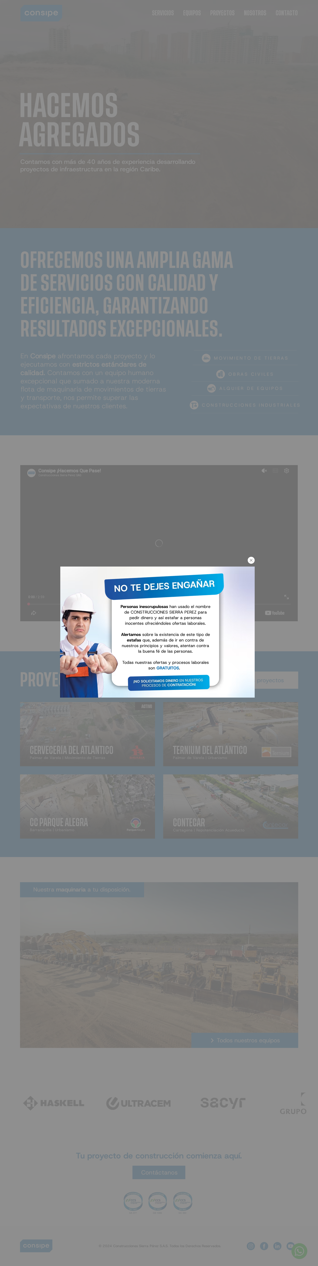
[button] (251, 560)
